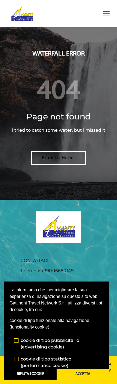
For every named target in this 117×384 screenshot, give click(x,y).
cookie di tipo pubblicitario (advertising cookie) (50, 344)
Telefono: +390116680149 (47, 270)
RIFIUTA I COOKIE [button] (30, 374)
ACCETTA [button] (82, 374)
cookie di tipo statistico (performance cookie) (46, 362)
